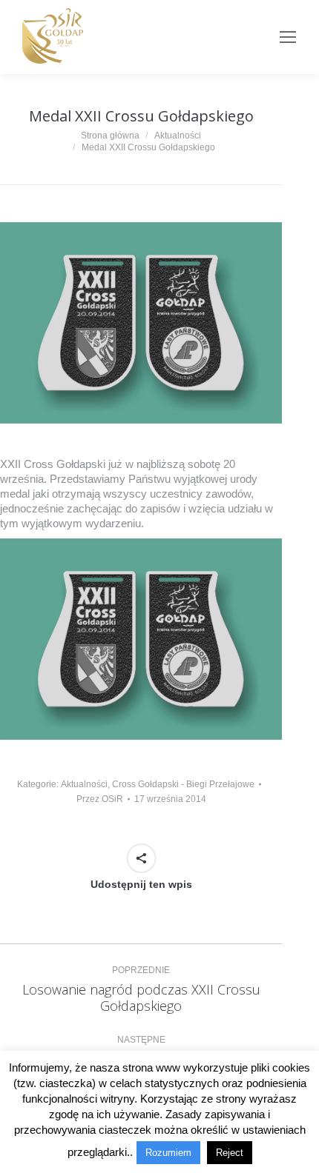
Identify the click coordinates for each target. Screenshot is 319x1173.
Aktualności (84, 784)
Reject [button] (229, 1152)
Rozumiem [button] (168, 1152)
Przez (99, 799)
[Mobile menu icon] (288, 37)
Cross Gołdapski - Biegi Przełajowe (183, 784)
